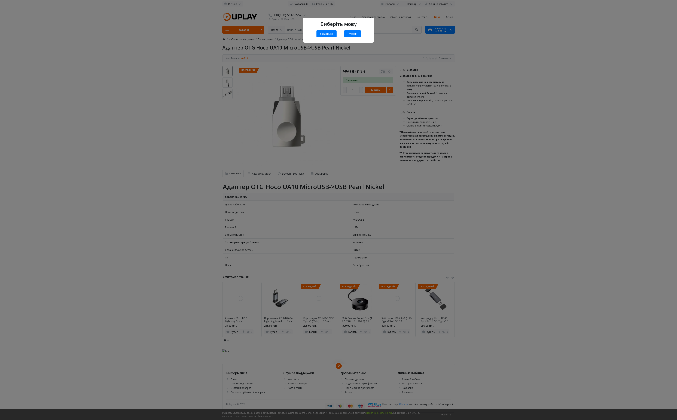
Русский (352, 33)
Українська (326, 33)
